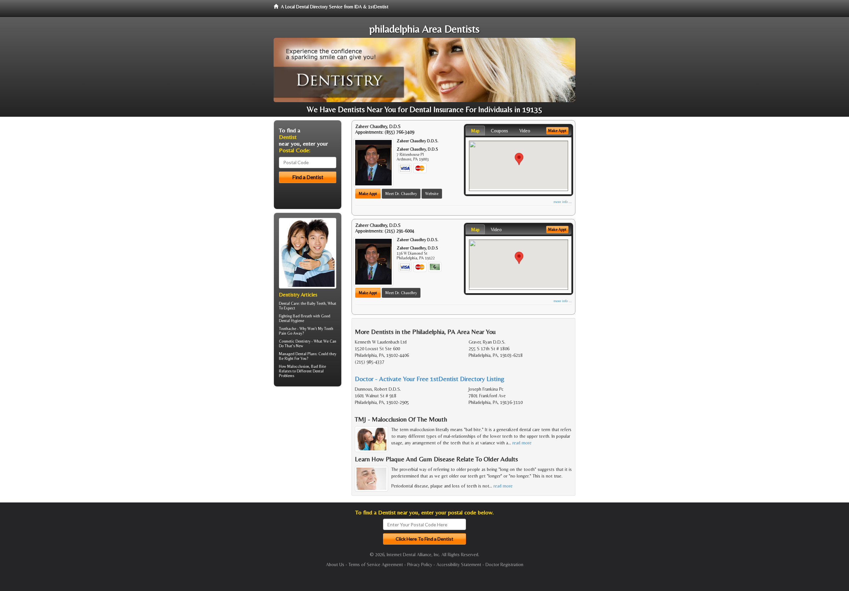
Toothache (287, 328)
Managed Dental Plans (297, 354)
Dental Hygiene (291, 320)
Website (431, 193)
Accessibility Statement (458, 564)
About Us (335, 564)
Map (475, 130)
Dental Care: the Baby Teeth (302, 303)
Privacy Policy (419, 564)
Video (524, 130)
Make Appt (368, 193)
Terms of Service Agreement (376, 564)
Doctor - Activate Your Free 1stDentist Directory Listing (429, 378)
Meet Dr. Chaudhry (401, 193)
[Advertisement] (308, 443)
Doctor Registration (504, 564)
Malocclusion (298, 366)
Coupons (499, 130)
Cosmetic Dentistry (294, 341)
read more (522, 442)
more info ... (563, 202)
